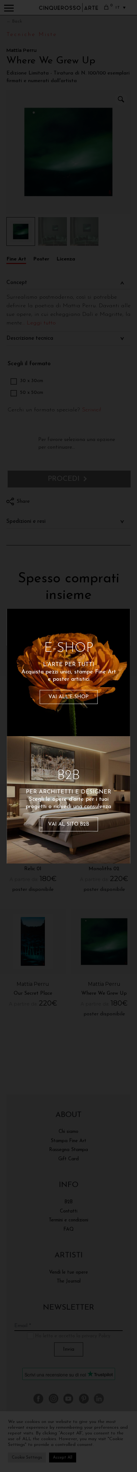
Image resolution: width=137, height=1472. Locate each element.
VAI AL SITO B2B (68, 824)
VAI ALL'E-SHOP (68, 697)
